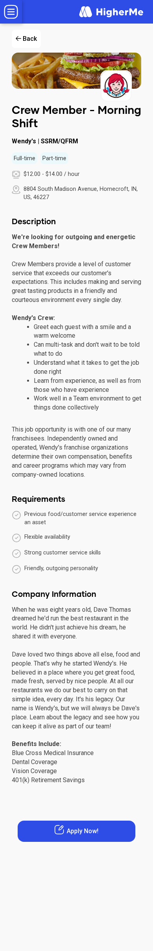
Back (30, 38)
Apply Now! (82, 831)
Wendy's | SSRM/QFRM (45, 141)
